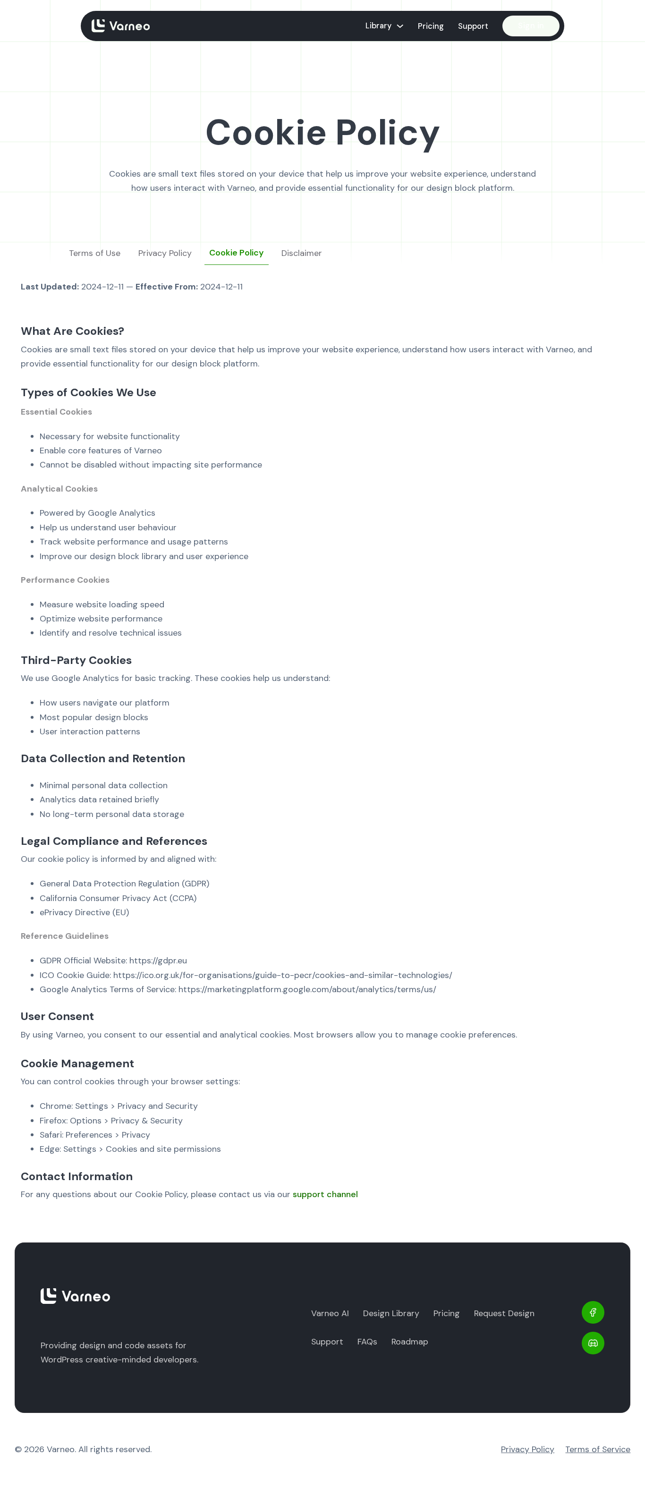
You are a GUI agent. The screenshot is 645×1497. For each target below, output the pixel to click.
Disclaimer (301, 253)
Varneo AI (330, 1313)
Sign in (531, 26)
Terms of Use (94, 253)
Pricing (431, 26)
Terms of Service (597, 1449)
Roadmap (409, 1341)
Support (473, 26)
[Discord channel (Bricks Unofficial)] (593, 1343)
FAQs (367, 1341)
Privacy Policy (165, 253)
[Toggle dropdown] (400, 26)
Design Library (391, 1313)
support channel (325, 1194)
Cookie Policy (236, 252)
